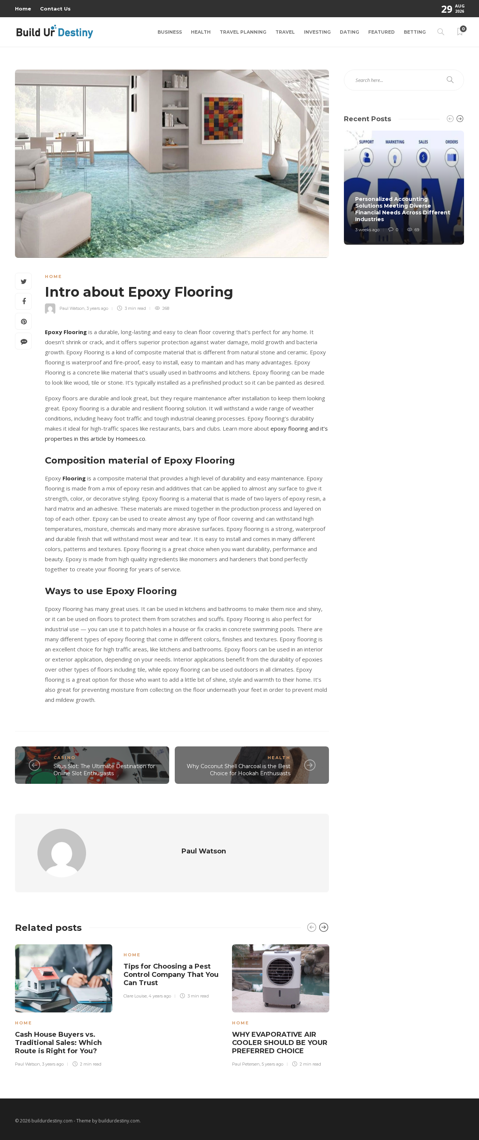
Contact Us (55, 9)
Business (170, 32)
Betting (415, 32)
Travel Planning (243, 32)
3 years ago (97, 308)
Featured (381, 32)
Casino (65, 757)
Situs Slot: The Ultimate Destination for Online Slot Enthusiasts (104, 770)
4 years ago (160, 996)
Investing (317, 32)
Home (23, 9)
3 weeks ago (367, 229)
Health (201, 32)
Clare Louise (135, 996)
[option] (63, 1004)
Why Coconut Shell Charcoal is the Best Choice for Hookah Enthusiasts (238, 770)
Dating (349, 32)
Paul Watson (72, 308)
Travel (285, 32)
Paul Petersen (246, 1064)
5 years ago (272, 1064)
